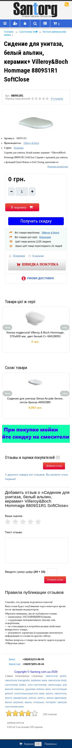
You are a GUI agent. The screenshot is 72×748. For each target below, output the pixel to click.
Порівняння (19, 255)
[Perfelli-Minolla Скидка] (36, 434)
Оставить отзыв (55, 579)
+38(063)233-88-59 (33, 659)
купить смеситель (56, 693)
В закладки (38, 255)
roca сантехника (37, 684)
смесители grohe (56, 676)
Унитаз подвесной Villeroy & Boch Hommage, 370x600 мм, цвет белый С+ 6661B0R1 (35, 334)
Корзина (40, 743)
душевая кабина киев (38, 689)
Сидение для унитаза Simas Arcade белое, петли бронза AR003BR (35, 400)
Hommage (19, 147)
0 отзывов (57, 98)
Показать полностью (57, 166)
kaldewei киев (39, 680)
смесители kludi (57, 680)
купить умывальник (16, 698)
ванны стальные (34, 702)
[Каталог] (5, 23)
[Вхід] (25, 23)
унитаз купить (37, 698)
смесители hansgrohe (17, 680)
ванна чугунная (14, 702)
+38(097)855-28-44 (33, 664)
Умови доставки (40, 278)
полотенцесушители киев (29, 693)
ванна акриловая (56, 698)
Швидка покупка (40, 264)
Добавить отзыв (54, 465)
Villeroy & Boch (31, 143)
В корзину (19, 207)
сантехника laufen (15, 684)
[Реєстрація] (15, 23)
